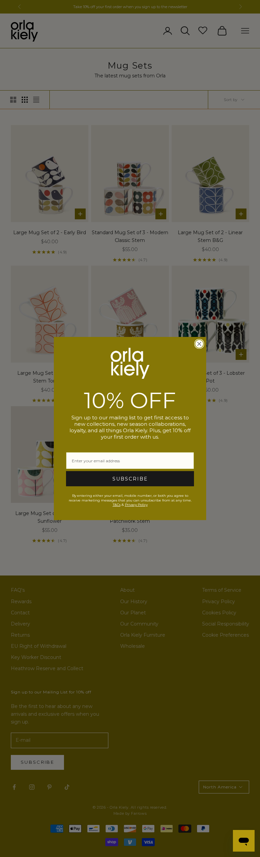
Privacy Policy (136, 505)
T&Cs (117, 505)
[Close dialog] (199, 344)
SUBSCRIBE (130, 479)
